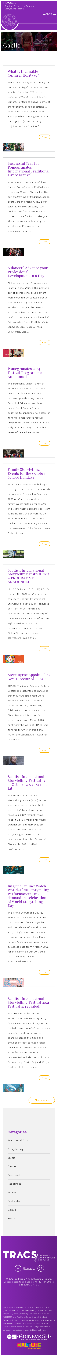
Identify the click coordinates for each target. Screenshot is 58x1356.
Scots (11, 1218)
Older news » (42, 1100)
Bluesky (30, 1268)
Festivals (14, 1201)
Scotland (14, 1175)
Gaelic (12, 1209)
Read (44, 137)
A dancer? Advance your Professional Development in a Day (28, 271)
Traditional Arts (18, 1140)
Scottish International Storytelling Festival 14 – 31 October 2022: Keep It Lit (28, 782)
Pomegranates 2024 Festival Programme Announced (25, 372)
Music (11, 1157)
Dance (12, 1166)
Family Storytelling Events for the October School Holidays (26, 473)
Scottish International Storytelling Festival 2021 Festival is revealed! (28, 1002)
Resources (15, 1183)
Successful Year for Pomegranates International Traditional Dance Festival (29, 169)
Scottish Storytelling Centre (19, 6)
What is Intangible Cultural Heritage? (23, 73)
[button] (49, 14)
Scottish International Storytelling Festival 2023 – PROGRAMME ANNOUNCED (29, 576)
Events (12, 1192)
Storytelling (15, 1149)
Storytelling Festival (14, 9)
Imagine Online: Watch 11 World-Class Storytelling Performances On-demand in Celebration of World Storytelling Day (29, 896)
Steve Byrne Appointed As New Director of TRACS (29, 676)
